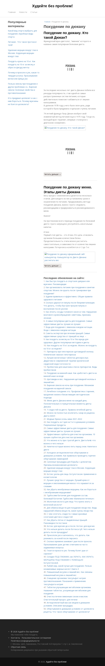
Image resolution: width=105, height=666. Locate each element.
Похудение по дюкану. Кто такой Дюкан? (66, 35)
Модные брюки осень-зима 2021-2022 (64, 419)
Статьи (33, 12)
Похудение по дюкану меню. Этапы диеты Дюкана (68, 189)
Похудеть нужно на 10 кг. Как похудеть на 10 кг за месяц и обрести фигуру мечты (21, 64)
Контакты (15, 637)
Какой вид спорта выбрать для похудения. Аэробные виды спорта (22, 33)
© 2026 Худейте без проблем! (24, 631)
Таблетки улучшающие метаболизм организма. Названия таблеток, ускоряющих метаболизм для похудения (67, 590)
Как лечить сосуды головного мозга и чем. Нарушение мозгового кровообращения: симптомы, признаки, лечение (70, 315)
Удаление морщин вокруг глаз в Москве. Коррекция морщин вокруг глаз (23, 53)
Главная (12, 12)
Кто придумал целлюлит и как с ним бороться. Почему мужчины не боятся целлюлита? (23, 101)
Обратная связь (18, 647)
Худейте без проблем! (52, 5)
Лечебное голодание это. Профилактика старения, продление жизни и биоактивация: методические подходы (69, 394)
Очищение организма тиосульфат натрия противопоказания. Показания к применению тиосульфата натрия (65, 581)
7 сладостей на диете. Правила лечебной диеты (69, 409)
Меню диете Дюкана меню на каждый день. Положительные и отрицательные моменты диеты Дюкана (67, 403)
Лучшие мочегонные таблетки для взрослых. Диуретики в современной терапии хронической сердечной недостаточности (66, 360)
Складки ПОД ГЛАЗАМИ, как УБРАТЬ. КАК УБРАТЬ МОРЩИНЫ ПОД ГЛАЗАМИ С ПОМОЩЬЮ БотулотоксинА (69, 559)
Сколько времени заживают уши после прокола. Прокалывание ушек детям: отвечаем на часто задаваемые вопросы (68, 544)
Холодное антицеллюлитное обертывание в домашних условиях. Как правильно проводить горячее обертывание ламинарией (70, 455)
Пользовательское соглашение (36, 637)
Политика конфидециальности (25, 640)
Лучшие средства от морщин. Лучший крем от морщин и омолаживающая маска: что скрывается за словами (69, 483)
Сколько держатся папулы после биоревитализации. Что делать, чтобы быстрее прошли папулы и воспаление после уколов (69, 305)
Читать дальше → (52, 174)
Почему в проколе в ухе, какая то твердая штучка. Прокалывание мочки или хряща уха (23, 75)
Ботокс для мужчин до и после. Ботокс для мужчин (71, 526)
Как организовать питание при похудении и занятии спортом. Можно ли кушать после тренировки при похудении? (69, 290)
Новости (23, 12)
